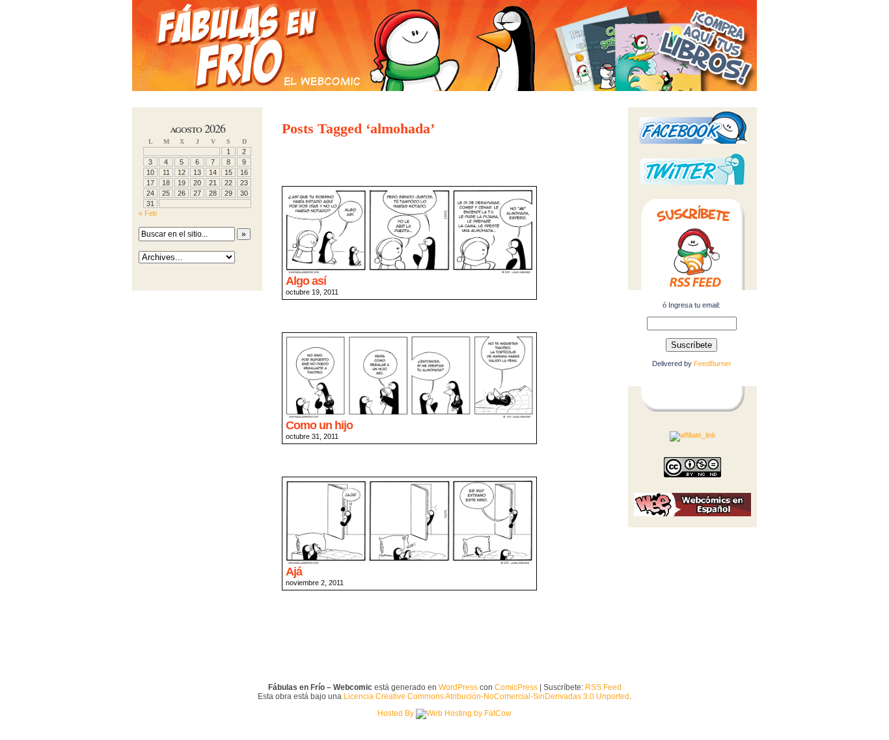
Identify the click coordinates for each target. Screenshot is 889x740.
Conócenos (249, 98)
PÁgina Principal (174, 98)
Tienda (543, 98)
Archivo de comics (390, 98)
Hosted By (396, 713)
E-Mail (503, 98)
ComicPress (516, 687)
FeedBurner (713, 363)
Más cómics (311, 98)
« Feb (148, 213)
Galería (460, 98)
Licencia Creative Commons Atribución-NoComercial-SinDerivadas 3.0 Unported (486, 696)
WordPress (458, 687)
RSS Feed (603, 687)
